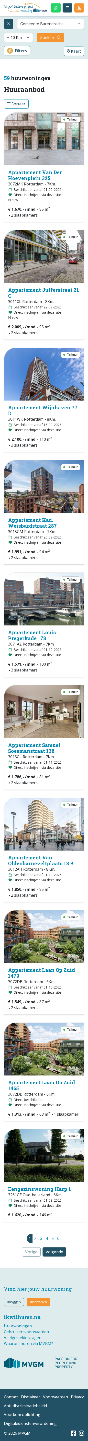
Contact (11, 1397)
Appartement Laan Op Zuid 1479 (41, 973)
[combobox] (50, 24)
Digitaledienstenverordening (30, 1423)
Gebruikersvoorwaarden (26, 1331)
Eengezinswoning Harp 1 (39, 1189)
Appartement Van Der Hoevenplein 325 (35, 175)
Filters (18, 50)
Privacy (77, 1397)
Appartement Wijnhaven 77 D (42, 410)
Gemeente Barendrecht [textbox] (41, 23)
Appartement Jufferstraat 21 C (43, 293)
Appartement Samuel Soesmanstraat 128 (34, 748)
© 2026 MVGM (17, 1433)
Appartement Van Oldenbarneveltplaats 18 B (40, 860)
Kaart (75, 51)
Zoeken (47, 37)
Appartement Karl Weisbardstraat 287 (32, 523)
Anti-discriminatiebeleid (25, 1405)
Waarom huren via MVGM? (28, 1343)
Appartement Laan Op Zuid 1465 (41, 1085)
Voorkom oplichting (22, 1414)
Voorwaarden (55, 1397)
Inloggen (14, 1302)
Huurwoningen (18, 1326)
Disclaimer (30, 1397)
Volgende (54, 1252)
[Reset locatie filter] (8, 24)
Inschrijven (38, 1302)
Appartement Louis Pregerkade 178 (32, 635)
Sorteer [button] (18, 104)
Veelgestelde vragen (22, 1337)
